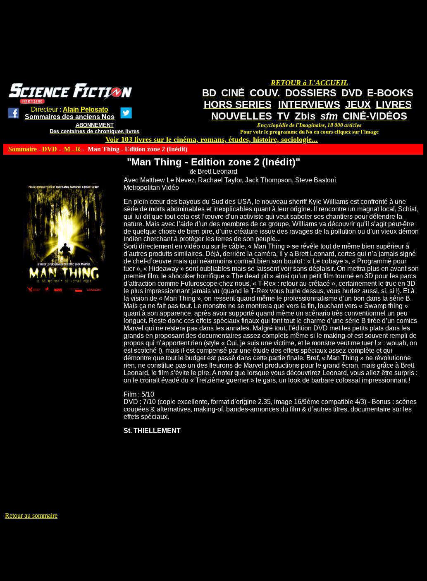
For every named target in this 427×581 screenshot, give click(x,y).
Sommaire (22, 149)
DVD (49, 149)
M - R (72, 149)
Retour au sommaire (31, 515)
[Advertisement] (155, 538)
